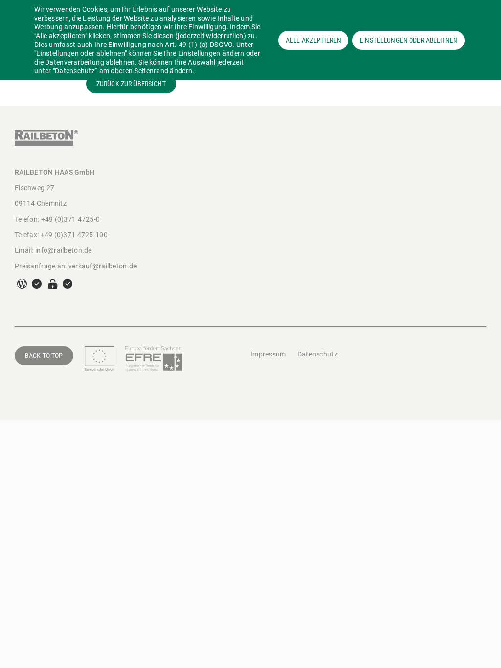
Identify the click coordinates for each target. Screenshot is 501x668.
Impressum (268, 354)
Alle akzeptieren (313, 40)
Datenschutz (317, 354)
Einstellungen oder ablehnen (408, 40)
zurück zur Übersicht (131, 84)
